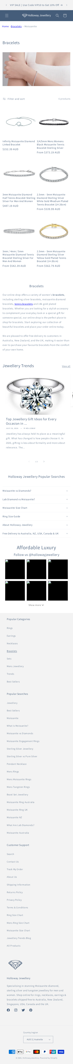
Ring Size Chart (15, 915)
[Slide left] (29, 461)
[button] (7, 15)
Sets (9, 658)
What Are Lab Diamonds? (20, 825)
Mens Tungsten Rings (18, 786)
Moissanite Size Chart (18, 930)
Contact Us (13, 861)
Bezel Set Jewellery (17, 794)
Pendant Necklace (17, 763)
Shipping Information (18, 884)
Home (5, 26)
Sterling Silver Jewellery (20, 748)
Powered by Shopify (48, 1058)
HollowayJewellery (31, 1058)
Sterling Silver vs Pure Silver (22, 756)
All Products (13, 945)
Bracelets (16, 26)
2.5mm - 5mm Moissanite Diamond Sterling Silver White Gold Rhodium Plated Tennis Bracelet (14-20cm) (52, 199)
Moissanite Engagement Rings (23, 741)
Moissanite (30, 26)
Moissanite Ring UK (17, 809)
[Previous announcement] (6, 5)
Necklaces (12, 643)
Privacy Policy (14, 899)
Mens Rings (13, 771)
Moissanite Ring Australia (20, 802)
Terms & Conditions (17, 907)
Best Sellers (13, 681)
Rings (10, 628)
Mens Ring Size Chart (18, 922)
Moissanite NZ (14, 817)
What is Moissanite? (17, 725)
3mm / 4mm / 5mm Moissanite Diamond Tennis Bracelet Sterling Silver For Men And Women (18, 256)
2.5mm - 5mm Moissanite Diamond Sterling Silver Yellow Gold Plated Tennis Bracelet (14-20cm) (51, 256)
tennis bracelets (24, 303)
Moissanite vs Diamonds (20, 733)
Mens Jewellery (15, 666)
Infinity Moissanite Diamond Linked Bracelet (19, 143)
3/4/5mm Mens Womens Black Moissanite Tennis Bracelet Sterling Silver (50, 144)
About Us (12, 876)
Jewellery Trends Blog (19, 938)
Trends (10, 673)
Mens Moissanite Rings (19, 779)
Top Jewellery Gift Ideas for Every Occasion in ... (31, 421)
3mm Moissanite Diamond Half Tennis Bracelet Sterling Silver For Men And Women (19, 198)
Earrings (11, 635)
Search (10, 854)
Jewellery (12, 702)
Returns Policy (15, 892)
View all (66, 366)
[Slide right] (44, 461)
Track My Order (15, 869)
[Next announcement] (66, 5)
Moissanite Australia (18, 832)
